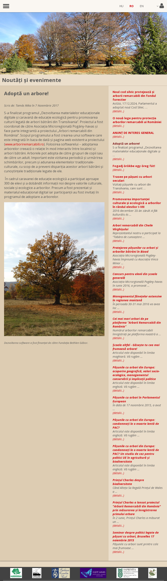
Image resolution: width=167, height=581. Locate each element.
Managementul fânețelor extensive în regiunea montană (137, 298)
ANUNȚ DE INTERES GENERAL (133, 133)
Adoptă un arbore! (126, 143)
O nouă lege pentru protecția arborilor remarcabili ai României (137, 120)
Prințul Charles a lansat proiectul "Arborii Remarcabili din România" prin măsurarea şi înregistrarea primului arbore (137, 508)
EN (142, 6)
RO (132, 6)
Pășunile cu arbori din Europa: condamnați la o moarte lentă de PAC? (136, 423)
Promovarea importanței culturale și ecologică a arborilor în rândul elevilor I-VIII (137, 203)
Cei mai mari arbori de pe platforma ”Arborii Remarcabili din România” (137, 322)
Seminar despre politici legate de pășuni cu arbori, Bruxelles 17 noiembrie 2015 (136, 536)
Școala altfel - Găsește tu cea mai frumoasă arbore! (136, 347)
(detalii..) (118, 111)
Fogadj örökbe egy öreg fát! (134, 166)
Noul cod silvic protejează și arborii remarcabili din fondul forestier (134, 96)
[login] (160, 6)
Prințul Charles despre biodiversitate (128, 482)
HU (121, 6)
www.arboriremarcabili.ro (24, 144)
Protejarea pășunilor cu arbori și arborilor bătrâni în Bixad (135, 249)
